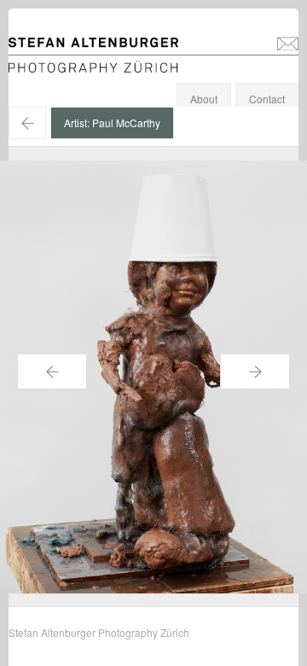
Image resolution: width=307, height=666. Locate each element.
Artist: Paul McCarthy (112, 122)
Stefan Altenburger (105, 45)
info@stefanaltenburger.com (287, 43)
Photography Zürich (54, 63)
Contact (267, 98)
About (203, 98)
